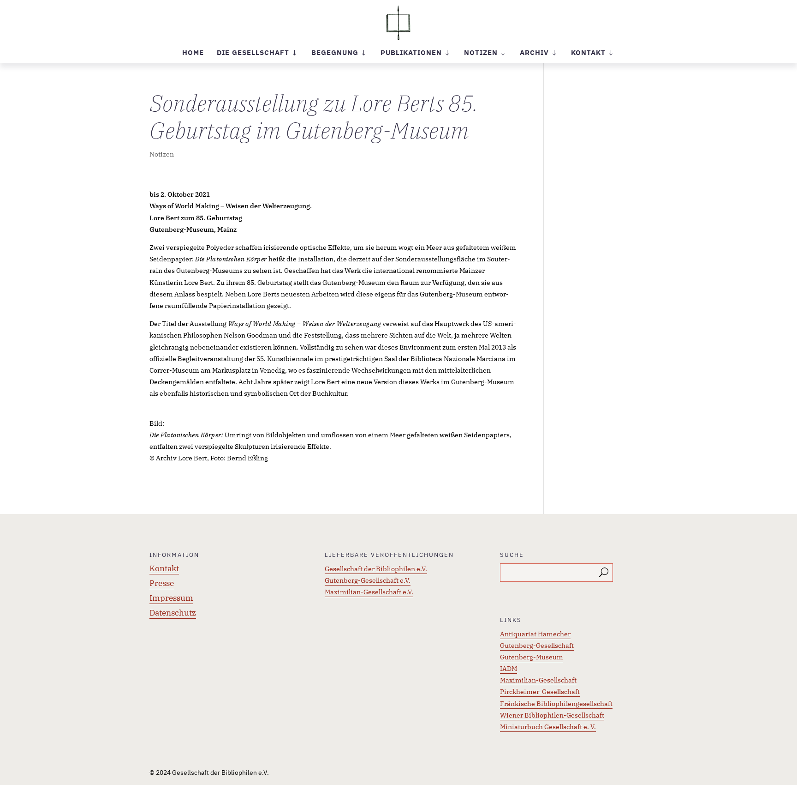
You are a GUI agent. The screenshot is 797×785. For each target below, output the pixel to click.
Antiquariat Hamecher (535, 634)
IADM (508, 668)
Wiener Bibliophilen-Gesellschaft (552, 715)
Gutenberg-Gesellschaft (537, 645)
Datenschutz (172, 613)
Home (193, 53)
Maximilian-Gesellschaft (538, 680)
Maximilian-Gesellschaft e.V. (369, 592)
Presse (161, 583)
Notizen (161, 154)
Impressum (171, 598)
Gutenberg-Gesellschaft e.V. (367, 580)
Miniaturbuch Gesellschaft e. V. (548, 727)
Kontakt (164, 568)
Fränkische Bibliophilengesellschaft (556, 704)
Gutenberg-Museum (531, 657)
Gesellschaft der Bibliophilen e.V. (376, 569)
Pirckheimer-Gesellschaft (540, 692)
